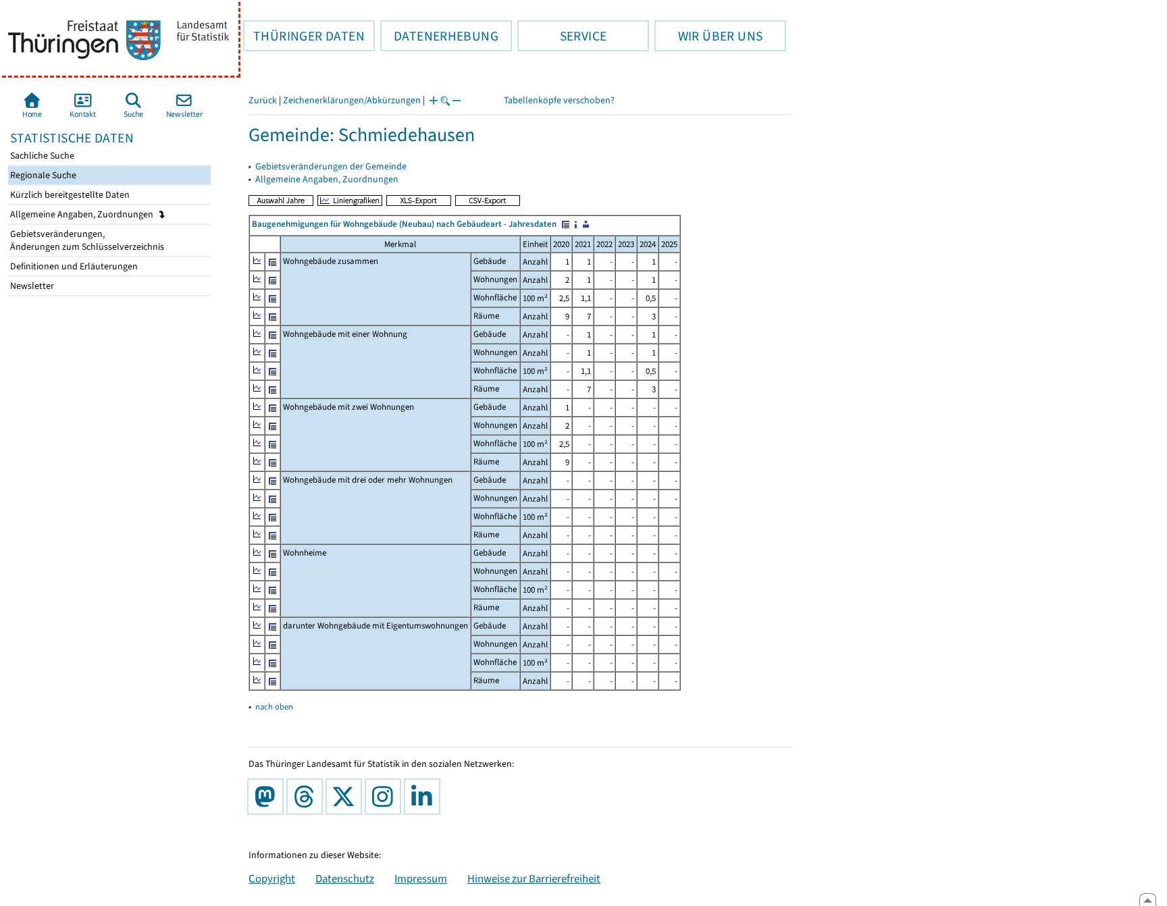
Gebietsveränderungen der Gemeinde (331, 166)
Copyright (272, 878)
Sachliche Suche (41, 155)
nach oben (274, 706)
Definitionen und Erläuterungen (73, 266)
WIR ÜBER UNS (708, 36)
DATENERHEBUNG (439, 36)
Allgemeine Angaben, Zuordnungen (82, 214)
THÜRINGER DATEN (304, 36)
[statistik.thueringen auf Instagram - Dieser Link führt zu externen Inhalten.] (385, 797)
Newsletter (31, 285)
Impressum (420, 878)
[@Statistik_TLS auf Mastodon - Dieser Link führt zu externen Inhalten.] (268, 797)
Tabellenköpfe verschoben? (559, 100)
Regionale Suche (42, 175)
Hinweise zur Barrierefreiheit (533, 878)
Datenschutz (344, 878)
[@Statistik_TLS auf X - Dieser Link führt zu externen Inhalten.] (346, 797)
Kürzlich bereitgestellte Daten (69, 194)
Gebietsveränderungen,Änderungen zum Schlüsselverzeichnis (86, 240)
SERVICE (561, 36)
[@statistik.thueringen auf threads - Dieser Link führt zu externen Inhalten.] (307, 797)
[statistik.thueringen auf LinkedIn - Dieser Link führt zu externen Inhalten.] (424, 797)
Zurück (263, 100)
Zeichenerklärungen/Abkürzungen (352, 100)
